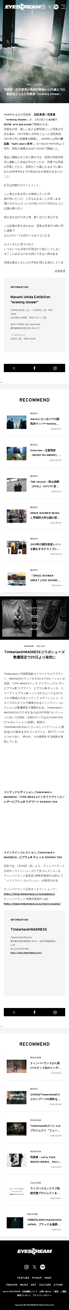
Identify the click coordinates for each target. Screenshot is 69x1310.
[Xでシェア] (14, 368)
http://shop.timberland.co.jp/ (26, 953)
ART (33, 1285)
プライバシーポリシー (42, 1296)
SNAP (48, 1278)
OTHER (58, 1285)
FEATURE (23, 1278)
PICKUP (37, 1278)
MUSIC (34, 413)
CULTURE (35, 1183)
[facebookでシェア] (34, 368)
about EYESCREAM (11, 1292)
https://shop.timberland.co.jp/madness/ (29, 894)
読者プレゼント (24, 1296)
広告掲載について (30, 1292)
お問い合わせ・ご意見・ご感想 (52, 1292)
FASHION (35, 1057)
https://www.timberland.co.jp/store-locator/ (32, 904)
